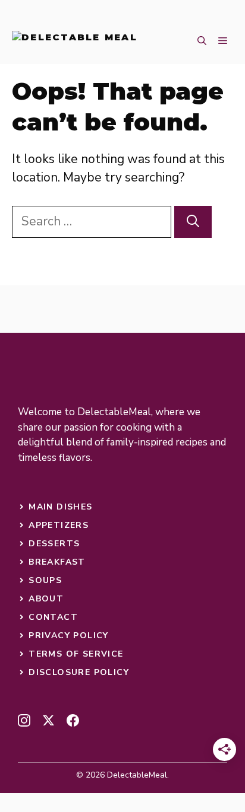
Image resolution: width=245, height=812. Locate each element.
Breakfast (57, 562)
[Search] (193, 222)
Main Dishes (60, 506)
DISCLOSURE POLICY (79, 672)
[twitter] (48, 720)
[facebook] (73, 720)
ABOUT (46, 598)
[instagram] (24, 720)
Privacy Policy (69, 635)
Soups (45, 580)
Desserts (54, 543)
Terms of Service (76, 654)
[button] (201, 41)
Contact (53, 617)
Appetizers (59, 525)
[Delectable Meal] (74, 41)
